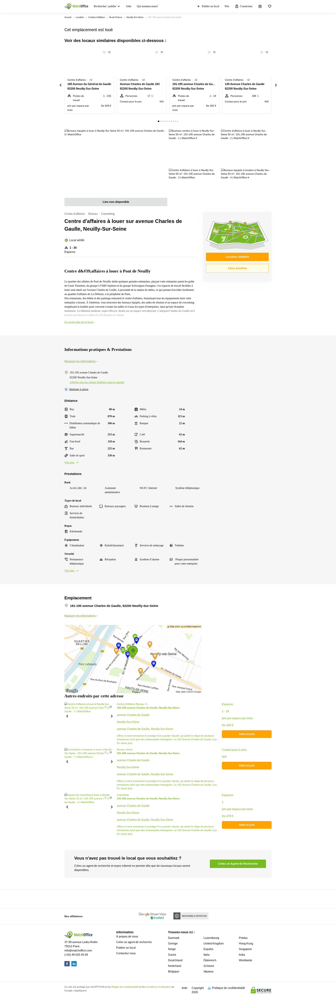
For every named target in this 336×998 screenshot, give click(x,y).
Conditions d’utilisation (158, 986)
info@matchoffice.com (78, 950)
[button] (103, 52)
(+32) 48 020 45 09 (76, 954)
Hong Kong (246, 943)
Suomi (172, 954)
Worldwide (245, 960)
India (242, 954)
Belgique (173, 971)
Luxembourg (211, 937)
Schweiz (209, 965)
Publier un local (210, 6)
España (208, 949)
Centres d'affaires (96, 17)
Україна (208, 971)
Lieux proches (237, 268)
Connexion (246, 6)
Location (80, 17)
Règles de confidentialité (125, 986)
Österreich (210, 960)
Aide (128, 6)
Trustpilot (69, 898)
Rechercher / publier (105, 6)
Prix (227, 6)
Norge (172, 949)
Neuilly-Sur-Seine (135, 17)
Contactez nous (126, 953)
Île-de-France (115, 17)
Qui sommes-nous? (147, 6)
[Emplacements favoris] (270, 6)
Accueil (67, 17)
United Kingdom (214, 943)
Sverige (173, 943)
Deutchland (175, 960)
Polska (243, 937)
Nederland (174, 965)
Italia (206, 954)
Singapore (245, 949)
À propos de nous (127, 936)
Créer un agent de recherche (134, 942)
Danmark (173, 937)
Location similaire (237, 256)
